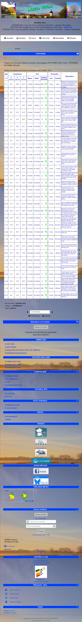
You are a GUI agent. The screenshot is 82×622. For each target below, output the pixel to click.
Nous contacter (15, 590)
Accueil (18, 49)
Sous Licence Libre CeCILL (50, 618)
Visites (58, 607)
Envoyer (41, 531)
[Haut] (79, 250)
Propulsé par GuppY (29, 618)
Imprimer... (48, 316)
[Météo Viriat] (41, 10)
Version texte (14, 598)
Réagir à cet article (41, 327)
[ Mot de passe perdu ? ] (41, 535)
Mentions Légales (15, 602)
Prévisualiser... (35, 316)
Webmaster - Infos (55, 585)
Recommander (14, 594)
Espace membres (56, 509)
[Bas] (79, 258)
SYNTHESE (41, 54)
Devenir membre (41, 514)
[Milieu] (79, 254)
